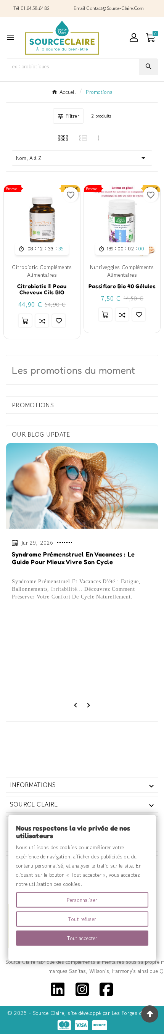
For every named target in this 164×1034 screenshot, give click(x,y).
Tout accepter (82, 938)
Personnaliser (82, 900)
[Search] (148, 66)
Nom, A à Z (82, 158)
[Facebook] (106, 988)
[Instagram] (82, 988)
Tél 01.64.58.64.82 (31, 8)
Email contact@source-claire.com (109, 8)
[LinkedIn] (57, 988)
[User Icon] (134, 37)
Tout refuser (82, 919)
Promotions (33, 405)
